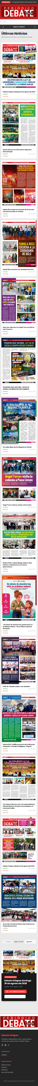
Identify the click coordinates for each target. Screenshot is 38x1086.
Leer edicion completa (16, 991)
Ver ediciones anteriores (14, 996)
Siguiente (29, 942)
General (4, 1055)
